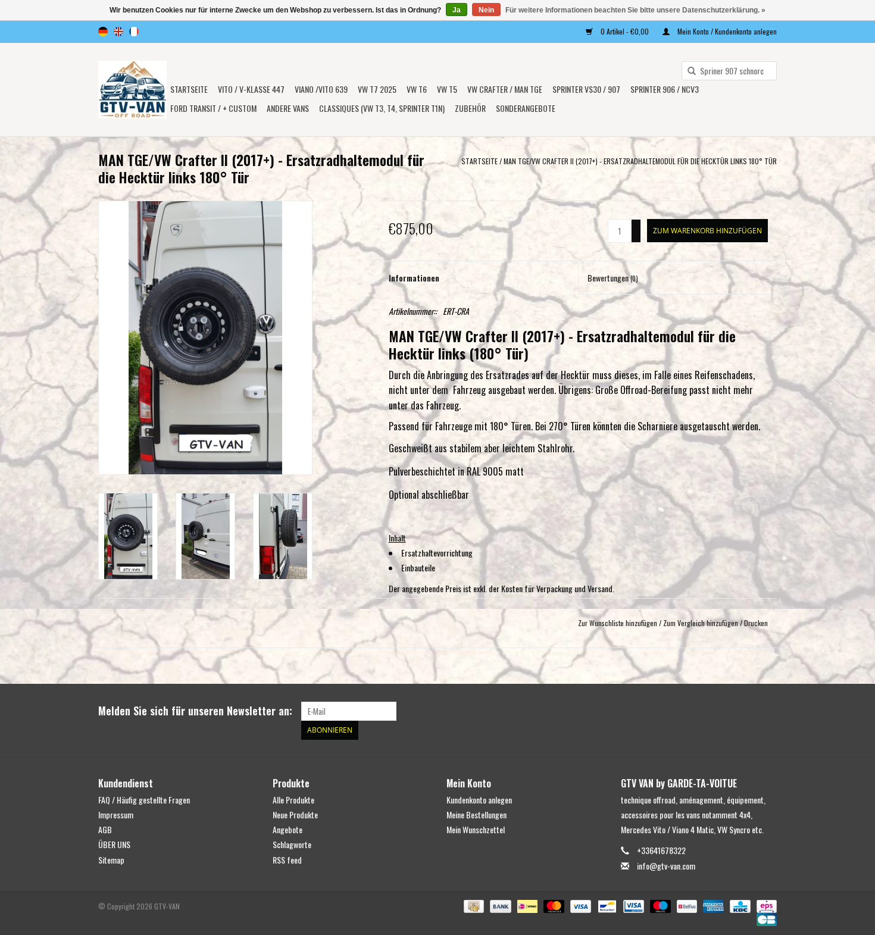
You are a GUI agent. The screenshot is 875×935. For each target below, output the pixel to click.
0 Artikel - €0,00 (625, 31)
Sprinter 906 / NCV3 (664, 89)
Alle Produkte (293, 799)
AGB (105, 829)
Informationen (414, 277)
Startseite (189, 89)
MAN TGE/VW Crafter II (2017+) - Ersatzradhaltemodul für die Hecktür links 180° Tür (640, 161)
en (118, 31)
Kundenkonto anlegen (479, 799)
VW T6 (417, 89)
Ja (456, 10)
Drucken (756, 623)
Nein (486, 10)
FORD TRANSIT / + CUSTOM (213, 108)
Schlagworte (292, 844)
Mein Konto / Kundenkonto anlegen (726, 31)
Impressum (115, 814)
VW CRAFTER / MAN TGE (504, 89)
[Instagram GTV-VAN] (767, 711)
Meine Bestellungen (476, 814)
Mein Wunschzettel (475, 829)
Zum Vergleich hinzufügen (701, 623)
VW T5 (447, 89)
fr (134, 31)
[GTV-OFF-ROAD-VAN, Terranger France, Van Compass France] (132, 89)
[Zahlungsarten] (473, 905)
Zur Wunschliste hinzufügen (617, 623)
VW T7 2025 (377, 89)
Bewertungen (613, 277)
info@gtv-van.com (666, 865)
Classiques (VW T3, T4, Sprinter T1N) (382, 108)
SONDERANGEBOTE (525, 108)
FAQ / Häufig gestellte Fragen (144, 799)
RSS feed (287, 859)
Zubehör (470, 108)
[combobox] (729, 70)
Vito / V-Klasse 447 (251, 89)
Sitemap (111, 859)
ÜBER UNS (114, 844)
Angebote (287, 829)
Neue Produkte (295, 814)
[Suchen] (687, 71)
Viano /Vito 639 (321, 89)
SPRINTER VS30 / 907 (586, 89)
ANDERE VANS (288, 108)
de (103, 31)
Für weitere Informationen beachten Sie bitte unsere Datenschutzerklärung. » (635, 10)
